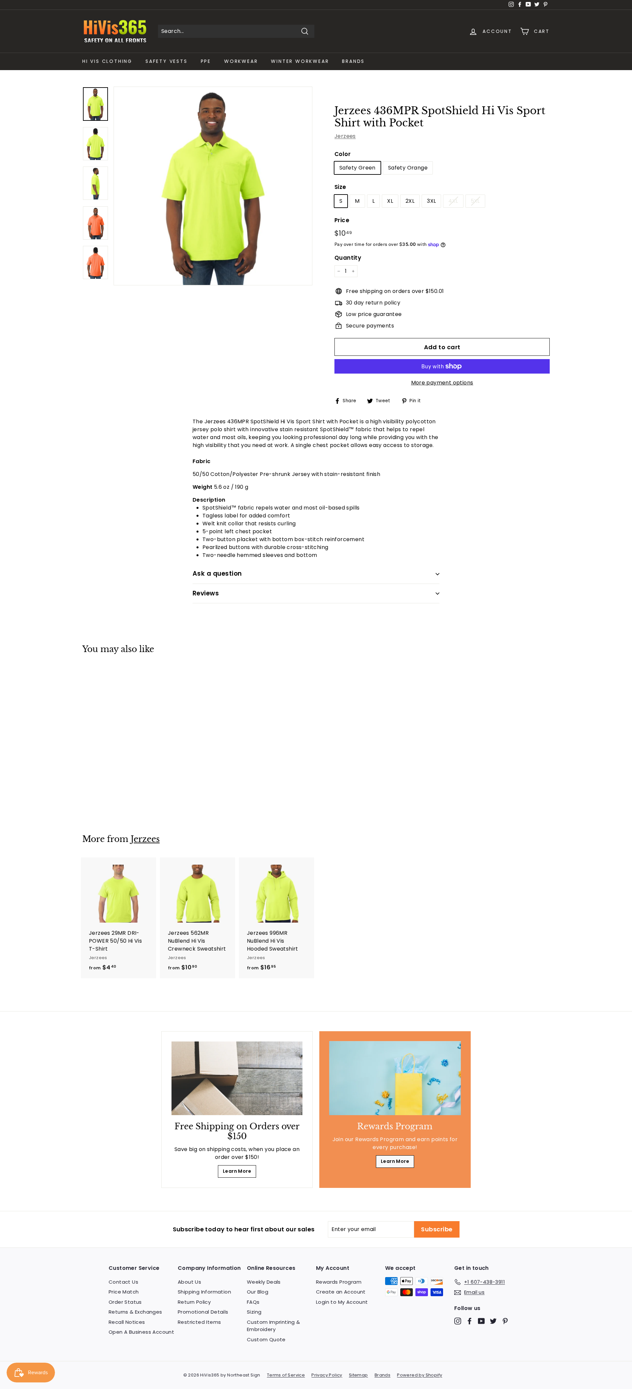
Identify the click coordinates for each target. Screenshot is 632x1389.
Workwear (241, 61)
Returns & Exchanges (135, 1311)
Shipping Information (204, 1291)
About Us (189, 1281)
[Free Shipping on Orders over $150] (237, 1078)
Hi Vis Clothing (107, 61)
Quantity (347, 258)
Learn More (237, 1171)
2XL (410, 201)
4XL (453, 201)
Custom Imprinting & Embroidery (273, 1326)
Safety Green (357, 167)
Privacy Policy (326, 1375)
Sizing (254, 1311)
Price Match (124, 1291)
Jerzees (345, 136)
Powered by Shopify (419, 1375)
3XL (431, 201)
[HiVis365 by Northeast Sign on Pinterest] (505, 1321)
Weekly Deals (264, 1281)
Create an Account (341, 1291)
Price (341, 220)
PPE (206, 61)
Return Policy (194, 1301)
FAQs (253, 1301)
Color (342, 154)
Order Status (125, 1301)
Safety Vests (166, 61)
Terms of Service (286, 1375)
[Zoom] (213, 186)
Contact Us (123, 1281)
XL (390, 201)
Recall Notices (127, 1322)
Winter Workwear (300, 61)
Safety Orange (408, 167)
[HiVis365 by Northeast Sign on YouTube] (481, 1321)
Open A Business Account (141, 1331)
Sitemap (358, 1375)
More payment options (442, 382)
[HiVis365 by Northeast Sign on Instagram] (457, 1321)
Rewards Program (338, 1281)
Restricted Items (199, 1322)
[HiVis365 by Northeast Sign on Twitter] (493, 1321)
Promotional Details (203, 1311)
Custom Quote (266, 1339)
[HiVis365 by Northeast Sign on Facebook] (469, 1321)
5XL (475, 201)
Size (340, 187)
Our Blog (257, 1291)
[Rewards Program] (395, 1078)
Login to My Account (342, 1301)
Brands (353, 61)
